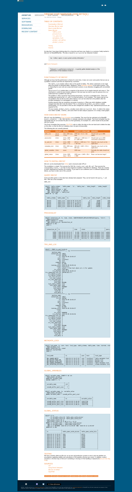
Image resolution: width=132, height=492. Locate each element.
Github (66, 164)
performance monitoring (64, 476)
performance (48, 476)
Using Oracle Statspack (55, 467)
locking (84, 476)
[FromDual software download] (78, 15)
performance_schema (92, 476)
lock (80, 476)
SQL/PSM (69, 124)
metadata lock (74, 476)
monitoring (54, 476)
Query (52, 30)
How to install (55, 28)
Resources (67, 15)
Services (26, 18)
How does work (55, 26)
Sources (50, 48)
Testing (50, 45)
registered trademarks (39, 487)
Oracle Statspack (52, 64)
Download (27, 28)
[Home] (20, 1)
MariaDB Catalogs (86, 85)
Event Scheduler (66, 117)
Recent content (29, 32)
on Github (54, 469)
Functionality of (55, 24)
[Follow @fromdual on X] (54, 485)
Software (53, 15)
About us (26, 15)
